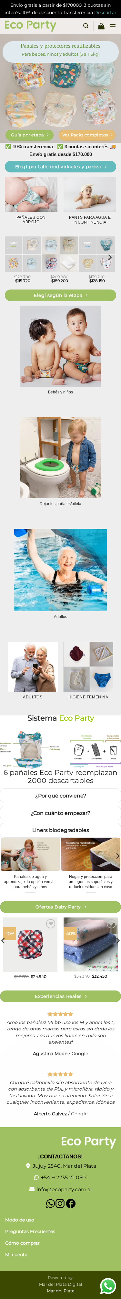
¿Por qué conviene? (60, 796)
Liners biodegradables (60, 830)
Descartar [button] (105, 12)
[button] (85, 26)
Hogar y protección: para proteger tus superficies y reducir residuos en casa (91, 881)
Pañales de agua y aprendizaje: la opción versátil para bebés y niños (30, 881)
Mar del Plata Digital (60, 1284)
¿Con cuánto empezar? (60, 813)
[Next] (109, 257)
